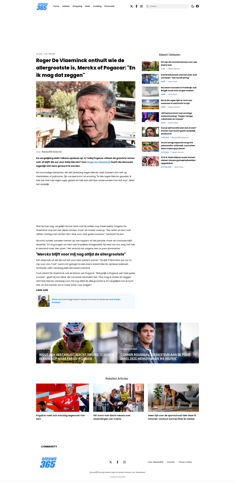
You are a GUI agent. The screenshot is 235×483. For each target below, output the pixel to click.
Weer (87, 6)
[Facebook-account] (136, 6)
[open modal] (197, 6)
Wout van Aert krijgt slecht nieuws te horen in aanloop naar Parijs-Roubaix (86, 301)
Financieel (109, 6)
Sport (52, 54)
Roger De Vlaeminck (99, 162)
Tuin (163, 69)
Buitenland (166, 167)
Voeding (97, 6)
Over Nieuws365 (155, 462)
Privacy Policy (185, 462)
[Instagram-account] (141, 6)
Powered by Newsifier (117, 477)
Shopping (77, 6)
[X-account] (131, 6)
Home (56, 6)
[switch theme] (192, 6)
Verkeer (66, 6)
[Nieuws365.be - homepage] (42, 6)
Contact (171, 462)
